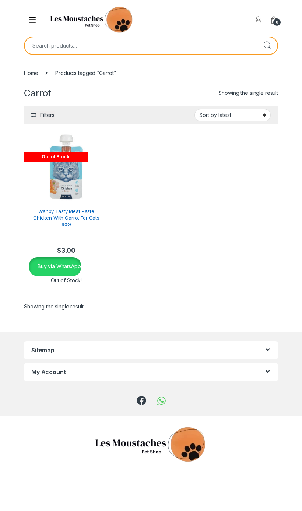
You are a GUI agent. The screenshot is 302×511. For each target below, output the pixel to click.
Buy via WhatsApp (58, 266)
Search (267, 45)
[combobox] (141, 45)
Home (31, 73)
